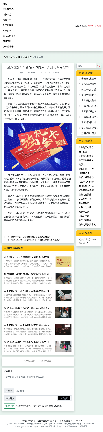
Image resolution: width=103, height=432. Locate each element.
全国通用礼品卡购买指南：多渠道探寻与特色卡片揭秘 (91, 78)
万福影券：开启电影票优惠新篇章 (91, 133)
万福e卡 (90, 181)
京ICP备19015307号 (15, 423)
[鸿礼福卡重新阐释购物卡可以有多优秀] (63, 261)
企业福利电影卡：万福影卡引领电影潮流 (91, 100)
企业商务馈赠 (85, 194)
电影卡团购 (84, 211)
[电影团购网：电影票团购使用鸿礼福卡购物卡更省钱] (63, 329)
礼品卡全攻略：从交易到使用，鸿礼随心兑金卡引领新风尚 (35, 240)
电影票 (82, 164)
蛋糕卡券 (7, 19)
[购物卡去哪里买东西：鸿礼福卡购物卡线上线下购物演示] (63, 312)
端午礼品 (83, 151)
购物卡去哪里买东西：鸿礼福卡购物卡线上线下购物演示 (28, 309)
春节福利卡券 (9, 35)
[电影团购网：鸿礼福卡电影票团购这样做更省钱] (63, 295)
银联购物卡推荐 (86, 168)
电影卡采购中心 (86, 177)
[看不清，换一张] (64, 398)
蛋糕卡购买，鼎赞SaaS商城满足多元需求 (91, 89)
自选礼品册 (84, 215)
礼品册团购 (8, 25)
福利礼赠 (15, 57)
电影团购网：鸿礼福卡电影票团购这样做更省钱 (28, 292)
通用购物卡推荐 (86, 185)
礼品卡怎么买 (85, 207)
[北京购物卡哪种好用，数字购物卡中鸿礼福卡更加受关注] (63, 278)
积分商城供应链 (86, 190)
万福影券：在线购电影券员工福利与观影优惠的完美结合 (91, 116)
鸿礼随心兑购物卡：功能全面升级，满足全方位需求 (91, 84)
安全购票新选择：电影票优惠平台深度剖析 (91, 127)
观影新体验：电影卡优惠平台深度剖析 (91, 122)
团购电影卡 (84, 173)
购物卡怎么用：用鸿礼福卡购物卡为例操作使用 (28, 343)
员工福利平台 (85, 198)
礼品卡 (82, 181)
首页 (5, 3)
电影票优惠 (84, 203)
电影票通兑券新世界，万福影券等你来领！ (91, 111)
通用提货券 (8, 9)
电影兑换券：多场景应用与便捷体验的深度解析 (31, 237)
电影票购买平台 (86, 160)
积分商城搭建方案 (87, 224)
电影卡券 (7, 14)
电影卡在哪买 (85, 220)
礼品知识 (27, 57)
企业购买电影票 (86, 156)
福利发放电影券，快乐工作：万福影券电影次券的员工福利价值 (91, 95)
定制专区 (7, 41)
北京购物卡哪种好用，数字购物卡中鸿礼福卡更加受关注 (28, 275)
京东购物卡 (8, 46)
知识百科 (7, 30)
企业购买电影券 (86, 147)
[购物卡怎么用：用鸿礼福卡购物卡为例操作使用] (63, 346)
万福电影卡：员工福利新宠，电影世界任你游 (91, 105)
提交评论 (9, 406)
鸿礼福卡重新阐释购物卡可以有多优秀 (26, 257)
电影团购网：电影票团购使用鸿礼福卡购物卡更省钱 (28, 326)
